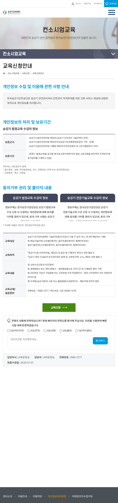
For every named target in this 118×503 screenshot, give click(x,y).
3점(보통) (51, 331)
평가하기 (100, 340)
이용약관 (37, 496)
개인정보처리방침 (57, 496)
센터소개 (7, 496)
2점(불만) (67, 331)
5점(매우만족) (17, 331)
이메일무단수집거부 (82, 496)
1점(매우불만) (85, 331)
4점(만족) (35, 331)
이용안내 (22, 496)
